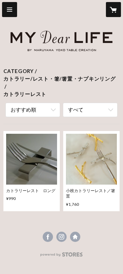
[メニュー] (9, 9)
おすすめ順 (23, 109)
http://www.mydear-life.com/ (75, 237)
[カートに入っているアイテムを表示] (113, 9)
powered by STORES (61, 256)
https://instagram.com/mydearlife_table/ (61, 237)
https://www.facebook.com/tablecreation (48, 237)
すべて (75, 109)
